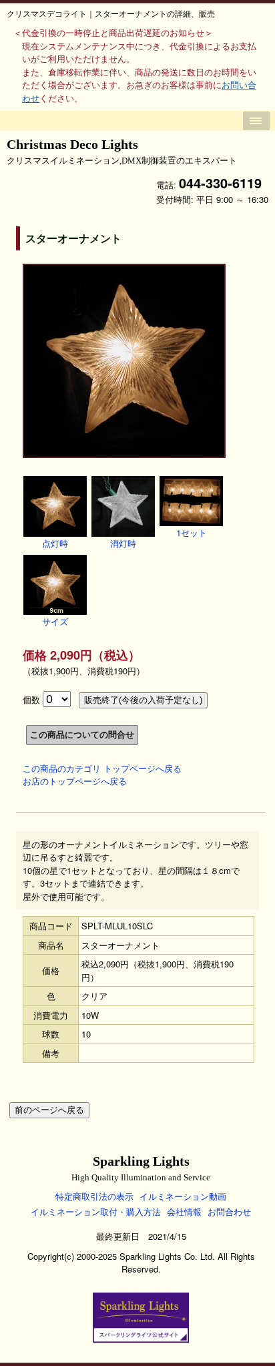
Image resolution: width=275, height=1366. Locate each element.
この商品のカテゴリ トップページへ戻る (102, 768)
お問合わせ (229, 1211)
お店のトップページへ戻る (75, 780)
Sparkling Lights (140, 1168)
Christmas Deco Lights (122, 151)
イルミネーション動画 (183, 1196)
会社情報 (184, 1211)
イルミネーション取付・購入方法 (96, 1211)
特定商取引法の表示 (94, 1196)
